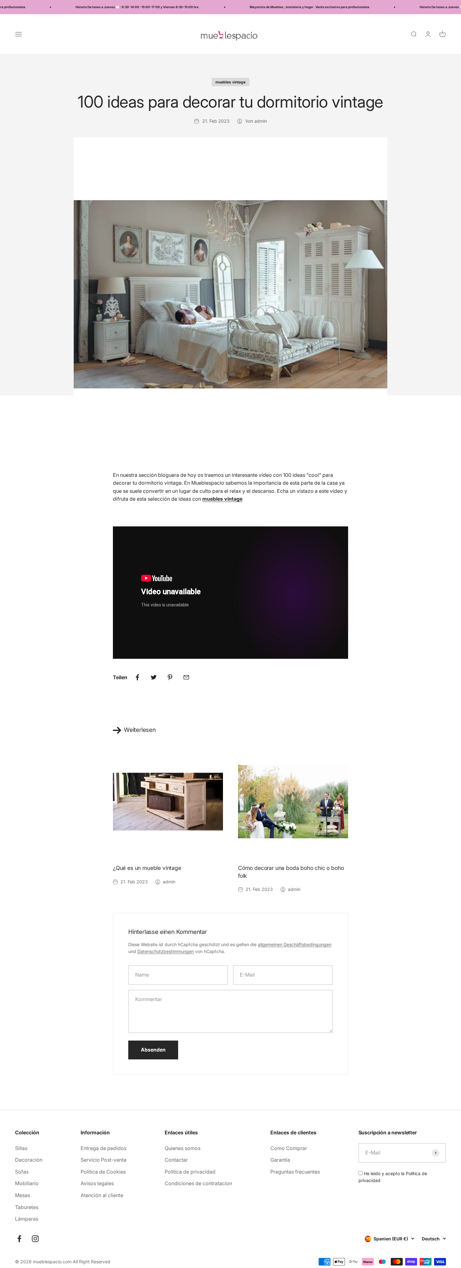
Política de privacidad (190, 1172)
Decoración (28, 1160)
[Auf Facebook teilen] (137, 677)
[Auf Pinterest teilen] (170, 677)
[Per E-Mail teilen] (186, 677)
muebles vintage (230, 82)
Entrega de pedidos (103, 1148)
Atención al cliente (102, 1195)
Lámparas (26, 1219)
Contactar (176, 1160)
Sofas (22, 1172)
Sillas (21, 1148)
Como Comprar (288, 1148)
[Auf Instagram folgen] (35, 1238)
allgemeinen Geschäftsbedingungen (294, 944)
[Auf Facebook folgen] (19, 1238)
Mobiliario (27, 1183)
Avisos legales (97, 1183)
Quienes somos (182, 1148)
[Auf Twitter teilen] (153, 677)
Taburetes (26, 1207)
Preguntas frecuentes (295, 1172)
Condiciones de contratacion (198, 1183)
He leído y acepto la (392, 1177)
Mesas (22, 1195)
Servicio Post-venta (103, 1160)
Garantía (280, 1160)
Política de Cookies (103, 1172)
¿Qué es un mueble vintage (147, 868)
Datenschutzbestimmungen (165, 951)
